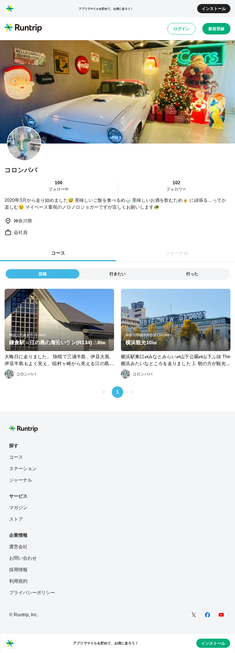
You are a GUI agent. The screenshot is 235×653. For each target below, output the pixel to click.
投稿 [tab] (43, 274)
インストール (214, 8)
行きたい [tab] (117, 274)
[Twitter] (193, 614)
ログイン (181, 28)
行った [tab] (192, 274)
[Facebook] (207, 614)
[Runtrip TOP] (23, 28)
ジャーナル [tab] (176, 253)
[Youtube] (221, 614)
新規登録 (216, 28)
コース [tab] (58, 253)
